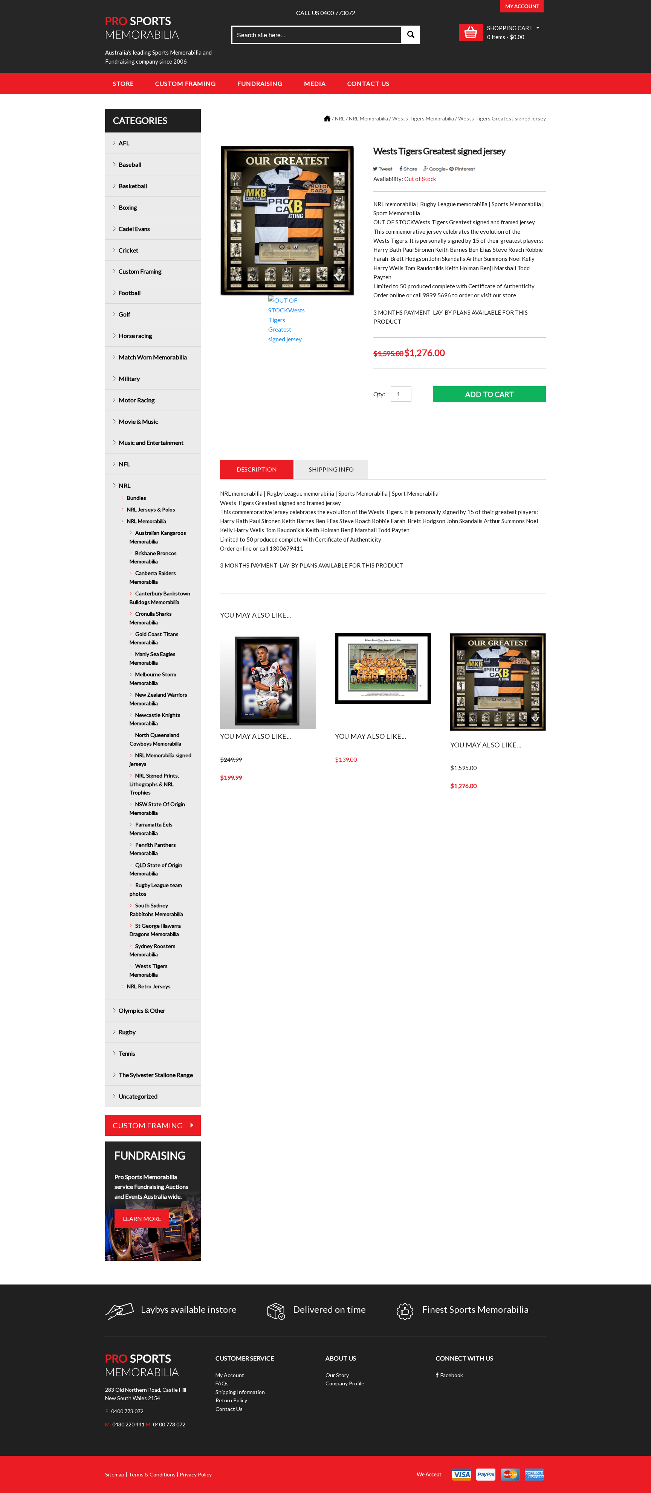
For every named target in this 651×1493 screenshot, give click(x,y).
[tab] (256, 469)
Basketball (133, 185)
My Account (229, 1375)
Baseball (130, 164)
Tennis (127, 1053)
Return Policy (231, 1400)
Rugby (127, 1031)
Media (315, 83)
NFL (124, 463)
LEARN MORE (142, 1218)
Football (130, 292)
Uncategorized (138, 1096)
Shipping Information (240, 1392)
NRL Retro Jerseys (149, 986)
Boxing (128, 207)
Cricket (128, 250)
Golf (124, 314)
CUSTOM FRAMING (148, 1125)
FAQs (222, 1383)
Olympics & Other (142, 1010)
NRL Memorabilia (368, 118)
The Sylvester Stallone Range (156, 1074)
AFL (124, 142)
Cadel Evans (134, 228)
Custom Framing (185, 83)
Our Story (337, 1375)
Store (123, 83)
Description (257, 469)
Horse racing (135, 335)
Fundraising (260, 83)
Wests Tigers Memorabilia (423, 118)
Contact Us (368, 83)
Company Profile (345, 1383)
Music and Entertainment (151, 442)
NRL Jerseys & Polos (151, 509)
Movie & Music (138, 421)
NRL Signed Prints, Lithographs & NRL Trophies (154, 784)
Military (129, 378)
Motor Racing (137, 399)
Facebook (451, 1375)
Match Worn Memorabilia (153, 357)
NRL (340, 118)
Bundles (136, 498)
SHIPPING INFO (331, 469)
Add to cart (489, 394)
